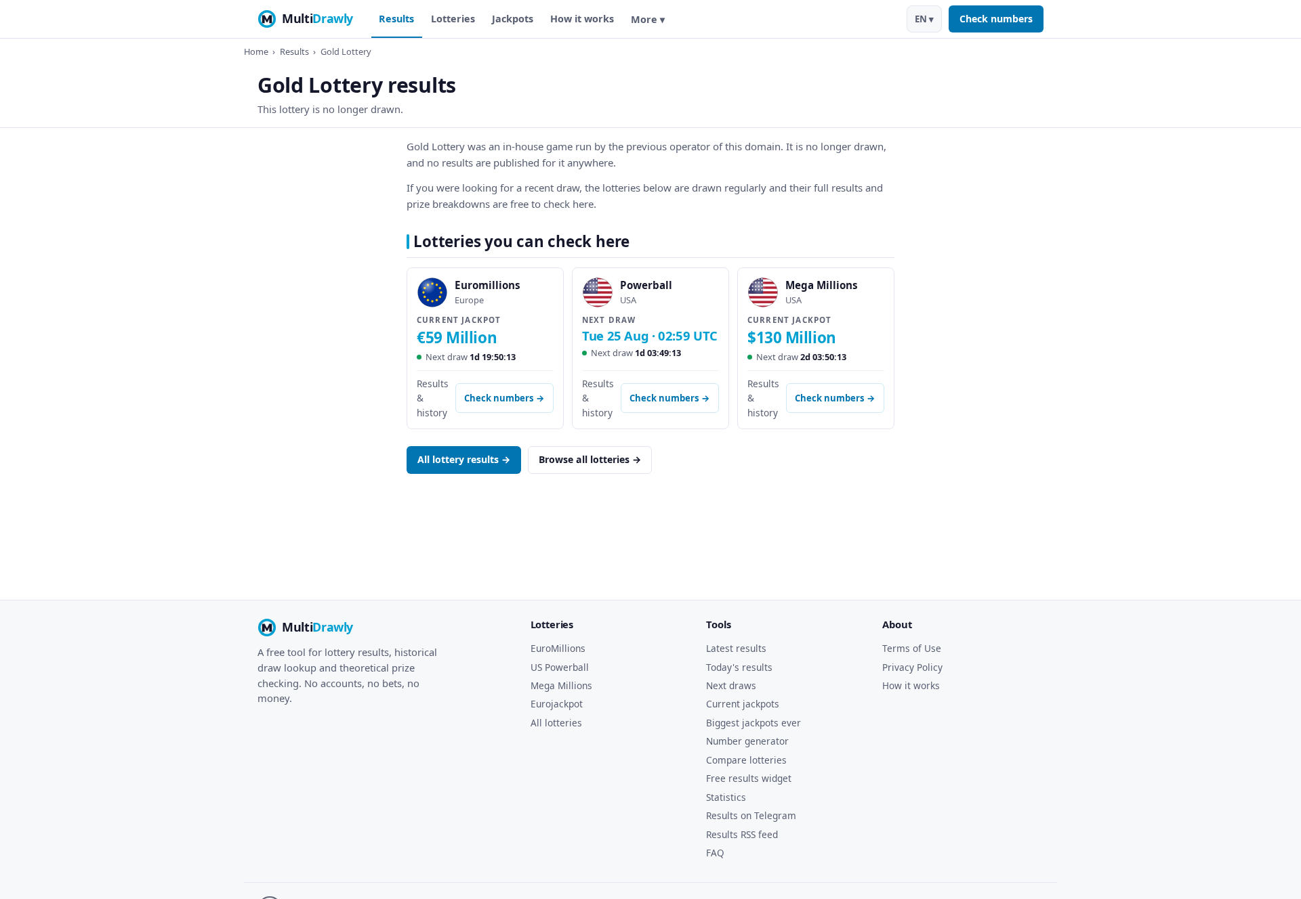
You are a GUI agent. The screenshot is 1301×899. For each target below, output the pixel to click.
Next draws (731, 685)
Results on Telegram (751, 815)
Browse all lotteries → (590, 459)
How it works (582, 18)
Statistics (726, 797)
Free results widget (748, 778)
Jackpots (512, 18)
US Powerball (560, 667)
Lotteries (453, 18)
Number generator (747, 740)
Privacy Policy (912, 667)
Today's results (739, 667)
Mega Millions (561, 685)
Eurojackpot (557, 703)
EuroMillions (558, 648)
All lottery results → (463, 459)
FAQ (715, 852)
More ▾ (648, 19)
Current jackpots (742, 703)
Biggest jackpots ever (753, 722)
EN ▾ (924, 19)
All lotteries (556, 722)
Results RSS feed (742, 834)
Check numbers (996, 18)
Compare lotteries (746, 759)
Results (396, 18)
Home (256, 51)
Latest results (736, 648)
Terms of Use (911, 648)
